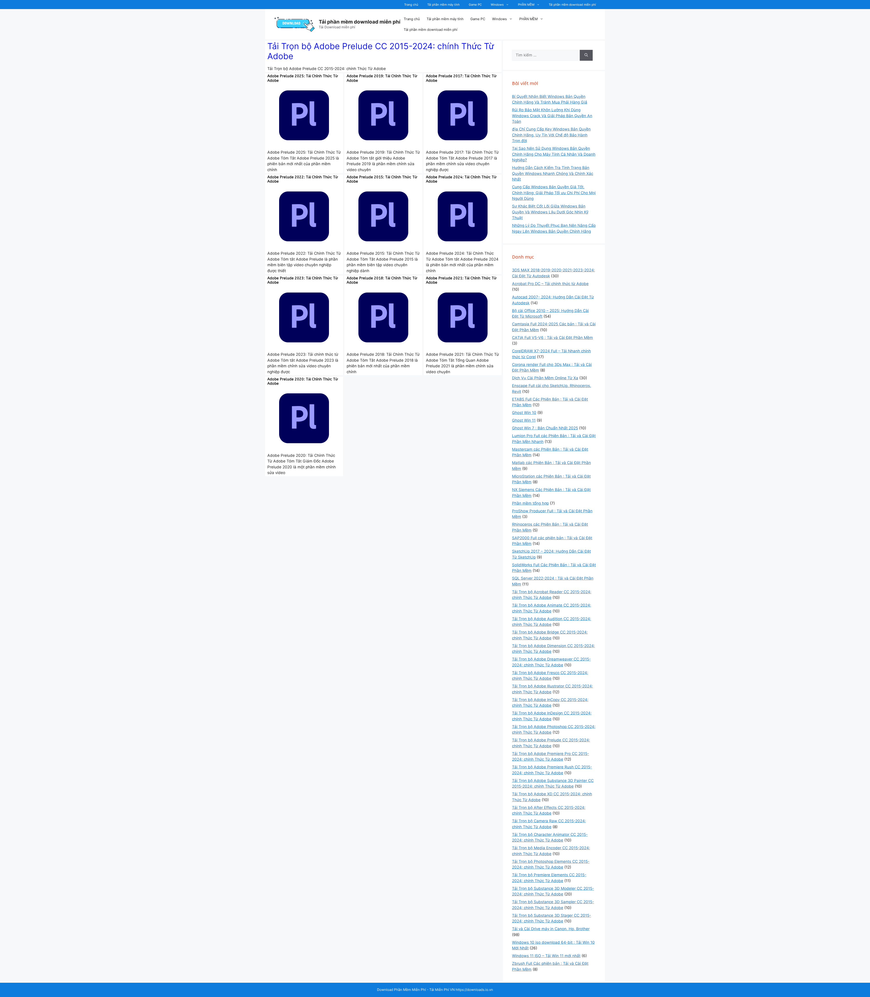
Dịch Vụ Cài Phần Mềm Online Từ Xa (545, 378)
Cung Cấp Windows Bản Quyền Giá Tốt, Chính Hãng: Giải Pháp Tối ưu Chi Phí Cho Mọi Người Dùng (554, 193)
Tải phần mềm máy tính (443, 4)
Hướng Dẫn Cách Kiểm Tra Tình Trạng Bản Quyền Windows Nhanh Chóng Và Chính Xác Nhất (552, 173)
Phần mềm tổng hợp (530, 503)
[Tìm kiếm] (586, 55)
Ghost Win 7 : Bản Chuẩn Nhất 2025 (545, 428)
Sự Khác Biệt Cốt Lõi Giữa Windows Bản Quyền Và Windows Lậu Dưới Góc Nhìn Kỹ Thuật (550, 212)
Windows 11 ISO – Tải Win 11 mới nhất (546, 955)
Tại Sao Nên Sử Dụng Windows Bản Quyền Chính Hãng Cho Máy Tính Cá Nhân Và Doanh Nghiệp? (553, 154)
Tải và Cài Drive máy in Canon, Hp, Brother (551, 929)
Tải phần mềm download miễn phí (572, 4)
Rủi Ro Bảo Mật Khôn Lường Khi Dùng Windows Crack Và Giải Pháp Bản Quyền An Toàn (552, 116)
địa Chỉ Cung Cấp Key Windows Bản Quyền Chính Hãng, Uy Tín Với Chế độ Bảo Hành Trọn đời (551, 135)
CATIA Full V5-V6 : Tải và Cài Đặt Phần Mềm (552, 337)
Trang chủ (411, 4)
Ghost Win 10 (524, 412)
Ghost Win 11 (524, 420)
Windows (497, 4)
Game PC (475, 4)
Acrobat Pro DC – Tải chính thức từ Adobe (550, 283)
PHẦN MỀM (526, 4)
